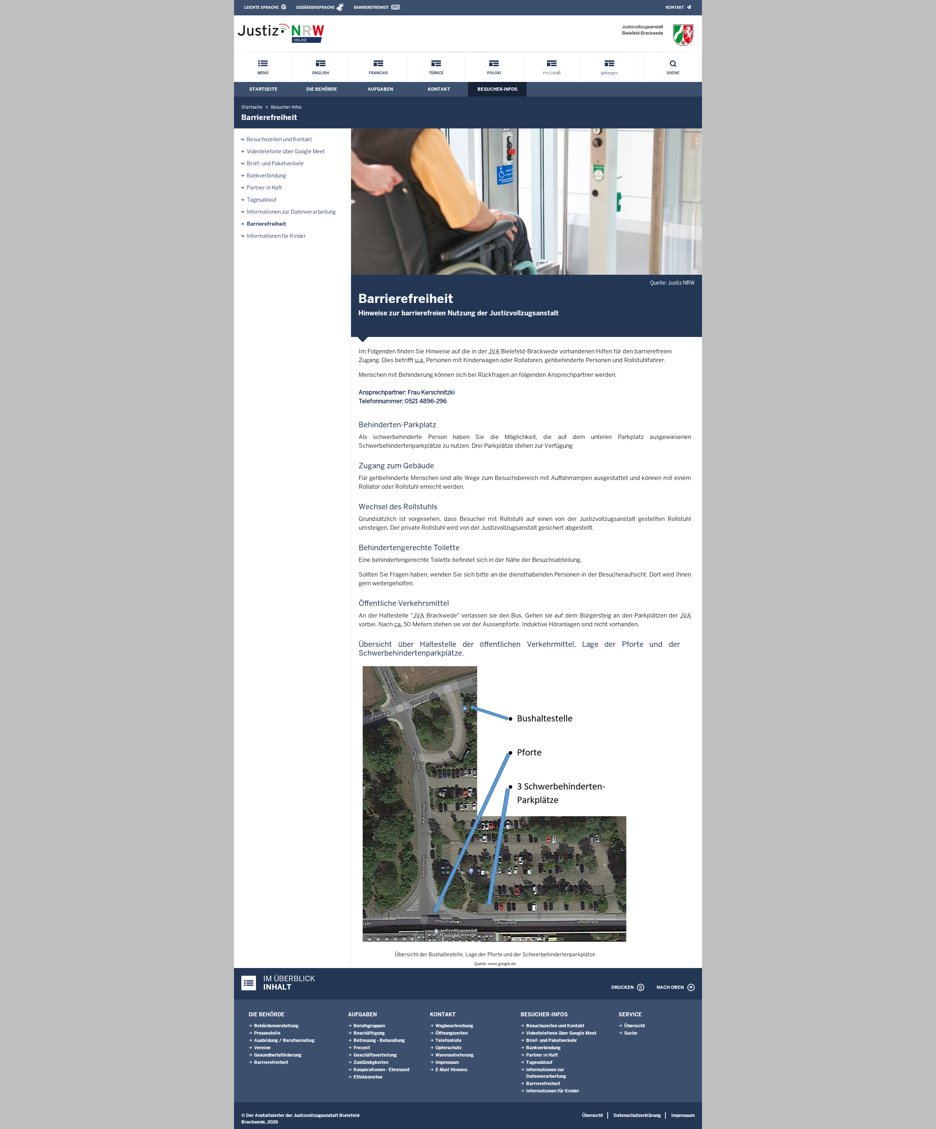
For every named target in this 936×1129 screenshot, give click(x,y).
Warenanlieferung (454, 1055)
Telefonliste (448, 1040)
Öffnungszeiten (451, 1033)
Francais (378, 73)
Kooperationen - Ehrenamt (382, 1070)
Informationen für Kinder (276, 236)
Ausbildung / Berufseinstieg (284, 1040)
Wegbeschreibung (454, 1026)
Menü (262, 73)
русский (552, 73)
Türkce (436, 73)
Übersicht (634, 1026)
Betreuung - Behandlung (379, 1040)
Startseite (263, 89)
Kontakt (675, 7)
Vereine (262, 1048)
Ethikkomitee (368, 1077)
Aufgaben (380, 89)
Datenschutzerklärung (637, 1115)
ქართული (609, 73)
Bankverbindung (266, 175)
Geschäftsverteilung (375, 1055)
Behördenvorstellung (276, 1026)
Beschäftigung (369, 1033)
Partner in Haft (264, 187)
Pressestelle (267, 1033)
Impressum (447, 1062)
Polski (494, 73)
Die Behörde (321, 89)
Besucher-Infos (497, 89)
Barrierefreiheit (371, 7)
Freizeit (362, 1048)
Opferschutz (448, 1048)
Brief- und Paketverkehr (275, 163)
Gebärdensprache (315, 7)
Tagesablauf (261, 199)
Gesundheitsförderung (277, 1055)
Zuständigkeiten (371, 1062)
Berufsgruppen (369, 1026)
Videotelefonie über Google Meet (286, 151)
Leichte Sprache (261, 7)
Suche (673, 73)
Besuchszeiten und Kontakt (279, 139)
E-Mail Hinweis (451, 1070)
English (320, 73)
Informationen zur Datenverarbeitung (291, 212)
